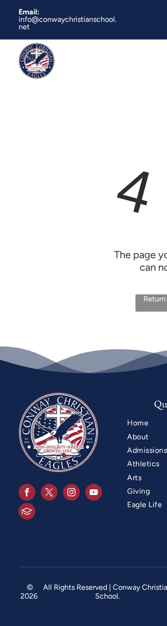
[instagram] (71, 493)
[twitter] (49, 493)
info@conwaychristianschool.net (67, 23)
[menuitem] (123, 60)
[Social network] (27, 512)
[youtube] (93, 493)
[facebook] (27, 493)
